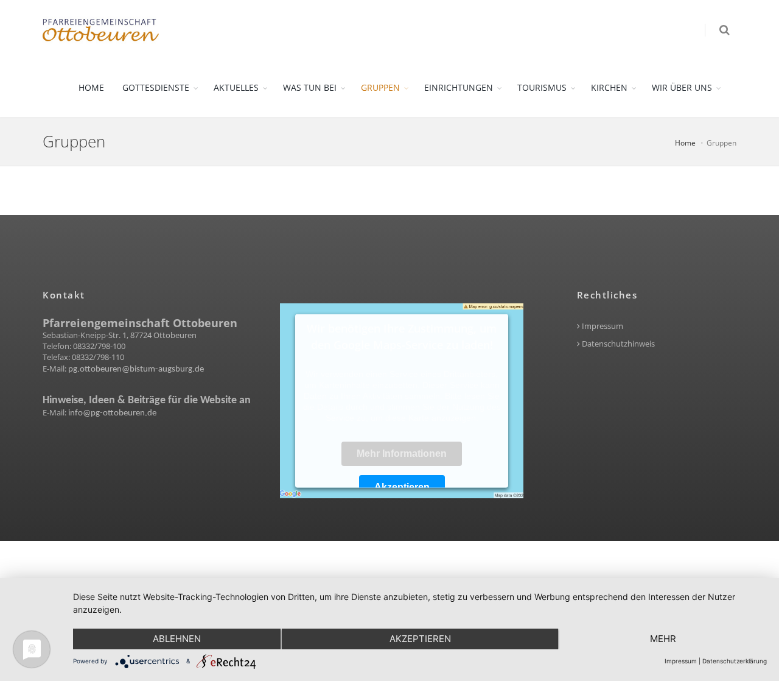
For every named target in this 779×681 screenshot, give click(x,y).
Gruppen (380, 87)
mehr (663, 638)
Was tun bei (310, 87)
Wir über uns (682, 87)
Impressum (601, 326)
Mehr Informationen (402, 453)
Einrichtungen (458, 87)
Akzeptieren (402, 487)
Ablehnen (177, 638)
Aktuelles (236, 87)
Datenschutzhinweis (617, 344)
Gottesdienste (155, 87)
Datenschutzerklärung (734, 661)
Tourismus (542, 87)
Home (91, 87)
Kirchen (609, 87)
